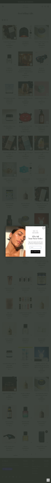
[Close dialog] (44, 228)
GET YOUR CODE (35, 251)
